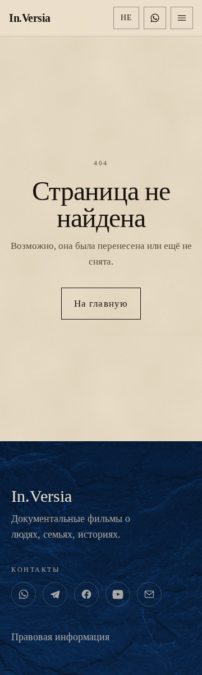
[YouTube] (117, 594)
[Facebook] (86, 594)
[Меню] (182, 18)
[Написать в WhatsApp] (155, 18)
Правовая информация (60, 636)
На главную (100, 303)
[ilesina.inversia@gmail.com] (149, 594)
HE (126, 17)
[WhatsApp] (23, 594)
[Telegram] (55, 594)
